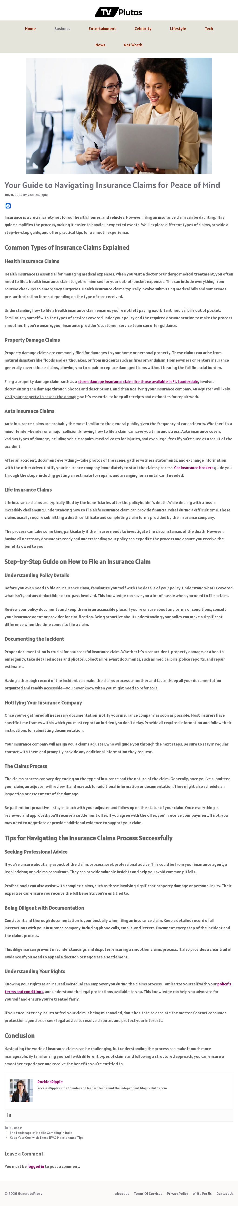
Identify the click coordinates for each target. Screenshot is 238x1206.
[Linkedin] (9, 1115)
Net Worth (133, 44)
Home (30, 28)
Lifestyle (178, 28)
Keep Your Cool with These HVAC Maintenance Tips (46, 1137)
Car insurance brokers (193, 467)
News (100, 44)
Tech (209, 28)
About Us (122, 1193)
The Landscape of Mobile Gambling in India (41, 1133)
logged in (35, 1166)
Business (62, 28)
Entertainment (102, 28)
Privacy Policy (177, 1193)
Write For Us (202, 1193)
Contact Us (224, 1193)
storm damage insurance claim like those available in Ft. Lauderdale (138, 381)
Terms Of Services (148, 1193)
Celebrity (143, 28)
